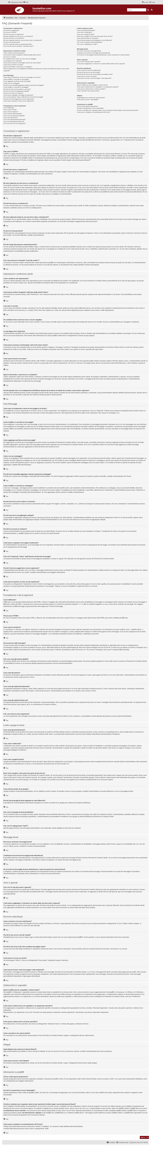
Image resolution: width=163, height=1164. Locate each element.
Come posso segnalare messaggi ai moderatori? (18, 95)
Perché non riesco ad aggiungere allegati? (16, 91)
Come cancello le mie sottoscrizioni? (88, 91)
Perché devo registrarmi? (11, 30)
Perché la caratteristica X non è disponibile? (90, 108)
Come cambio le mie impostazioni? (14, 53)
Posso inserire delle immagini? (12, 113)
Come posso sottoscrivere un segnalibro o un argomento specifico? (98, 87)
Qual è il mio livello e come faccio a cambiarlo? (17, 66)
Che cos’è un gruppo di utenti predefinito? (89, 42)
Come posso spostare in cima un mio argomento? (18, 101)
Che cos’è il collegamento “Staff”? (87, 44)
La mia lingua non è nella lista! (12, 61)
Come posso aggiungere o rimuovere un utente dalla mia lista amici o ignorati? (101, 63)
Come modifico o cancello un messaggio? (16, 79)
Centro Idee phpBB (97, 1092)
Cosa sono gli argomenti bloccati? (13, 121)
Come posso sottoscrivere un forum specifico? (91, 89)
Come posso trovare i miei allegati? (87, 99)
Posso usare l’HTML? (10, 109)
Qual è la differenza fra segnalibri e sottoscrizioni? (92, 85)
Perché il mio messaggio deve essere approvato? (18, 99)
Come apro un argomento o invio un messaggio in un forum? (22, 77)
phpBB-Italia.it (19, 1148)
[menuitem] (25, 2)
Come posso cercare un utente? (87, 76)
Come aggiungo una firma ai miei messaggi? (17, 81)
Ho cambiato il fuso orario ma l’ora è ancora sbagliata (19, 59)
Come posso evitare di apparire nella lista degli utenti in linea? (22, 55)
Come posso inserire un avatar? (13, 64)
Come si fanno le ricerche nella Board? (89, 70)
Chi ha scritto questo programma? (87, 106)
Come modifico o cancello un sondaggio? (16, 87)
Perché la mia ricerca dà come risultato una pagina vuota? (95, 74)
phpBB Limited (58, 1079)
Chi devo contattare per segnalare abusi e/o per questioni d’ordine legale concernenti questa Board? (107, 110)
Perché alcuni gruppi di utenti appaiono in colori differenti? (94, 40)
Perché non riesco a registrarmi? (13, 34)
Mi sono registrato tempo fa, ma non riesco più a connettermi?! (22, 40)
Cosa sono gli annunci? (10, 117)
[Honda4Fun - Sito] (20, 9)
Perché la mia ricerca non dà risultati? (88, 72)
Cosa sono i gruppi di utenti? (85, 34)
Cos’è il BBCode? (8, 107)
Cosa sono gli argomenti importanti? (14, 119)
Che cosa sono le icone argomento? (14, 123)
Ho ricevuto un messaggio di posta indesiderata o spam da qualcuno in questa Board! (103, 55)
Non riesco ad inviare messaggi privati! (89, 51)
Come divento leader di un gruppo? (87, 38)
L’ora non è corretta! (9, 57)
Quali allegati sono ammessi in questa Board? (91, 97)
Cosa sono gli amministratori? (86, 30)
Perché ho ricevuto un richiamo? (13, 93)
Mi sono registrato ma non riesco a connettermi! (18, 36)
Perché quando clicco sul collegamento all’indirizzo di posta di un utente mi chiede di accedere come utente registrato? (36, 69)
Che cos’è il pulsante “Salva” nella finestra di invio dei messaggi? (23, 97)
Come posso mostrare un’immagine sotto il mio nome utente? (22, 63)
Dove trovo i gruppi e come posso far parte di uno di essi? (95, 36)
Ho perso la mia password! (11, 42)
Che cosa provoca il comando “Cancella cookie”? (18, 46)
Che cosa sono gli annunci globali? (14, 115)
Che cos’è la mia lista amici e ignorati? (88, 61)
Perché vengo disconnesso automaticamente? (17, 44)
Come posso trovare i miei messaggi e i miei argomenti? (94, 78)
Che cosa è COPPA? (9, 32)
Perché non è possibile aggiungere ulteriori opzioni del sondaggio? (23, 85)
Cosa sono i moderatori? (84, 32)
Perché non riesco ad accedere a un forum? (17, 89)
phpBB (12, 1146)
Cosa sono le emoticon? (10, 111)
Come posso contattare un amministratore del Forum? (93, 112)
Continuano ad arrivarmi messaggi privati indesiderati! (93, 53)
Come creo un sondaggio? (11, 83)
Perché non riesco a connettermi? (13, 38)
